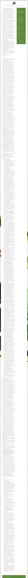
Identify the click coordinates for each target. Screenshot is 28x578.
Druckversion (5, 576)
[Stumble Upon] (19, 42)
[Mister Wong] (23, 41)
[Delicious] (19, 41)
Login (24, 576)
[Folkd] (22, 41)
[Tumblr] (20, 42)
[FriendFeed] (22, 42)
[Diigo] (21, 42)
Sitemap (8, 576)
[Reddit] (21, 41)
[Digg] (20, 41)
